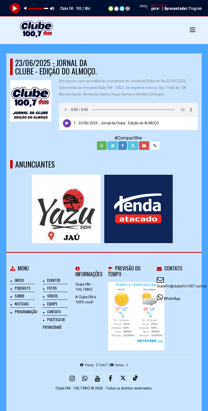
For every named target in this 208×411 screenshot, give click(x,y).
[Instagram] (72, 378)
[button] (192, 30)
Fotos (52, 288)
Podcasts (23, 288)
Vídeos (52, 296)
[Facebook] (110, 378)
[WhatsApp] (85, 378)
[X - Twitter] (123, 378)
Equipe (52, 303)
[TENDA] (138, 199)
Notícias (22, 303)
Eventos (53, 280)
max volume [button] (52, 8)
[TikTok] (135, 378)
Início (19, 280)
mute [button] (26, 8)
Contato (54, 311)
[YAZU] (66, 199)
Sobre (19, 296)
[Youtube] (97, 378)
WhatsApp (172, 299)
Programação (26, 311)
